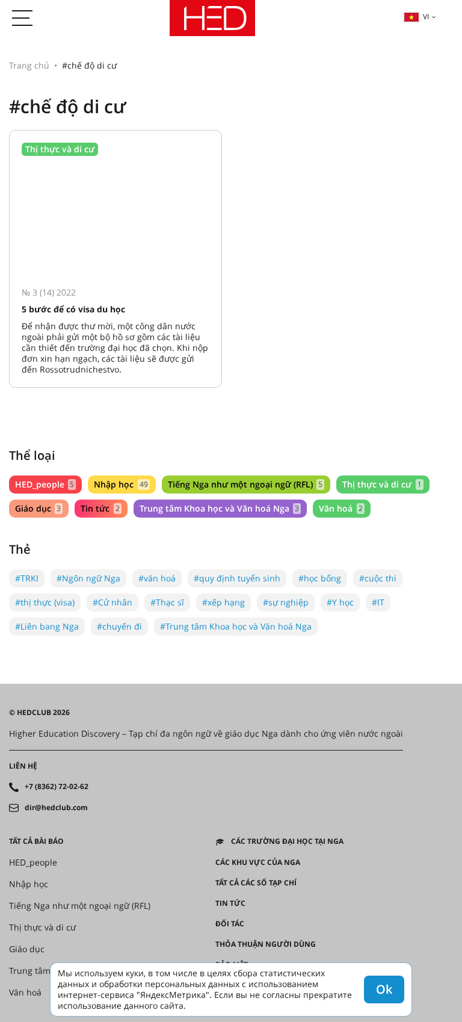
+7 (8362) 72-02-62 (56, 786)
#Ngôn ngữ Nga (88, 578)
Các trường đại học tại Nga (287, 841)
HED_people (44, 484)
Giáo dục (38, 508)
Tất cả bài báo (36, 841)
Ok (384, 989)
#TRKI (26, 578)
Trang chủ (29, 65)
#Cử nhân (112, 602)
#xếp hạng (223, 602)
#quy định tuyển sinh (237, 578)
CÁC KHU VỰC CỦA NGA (257, 862)
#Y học (340, 602)
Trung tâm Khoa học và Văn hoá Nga (219, 508)
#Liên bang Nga (47, 626)
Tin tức (100, 508)
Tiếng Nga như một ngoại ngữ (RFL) (245, 484)
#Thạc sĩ (167, 602)
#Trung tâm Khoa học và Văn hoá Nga (236, 626)
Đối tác (229, 924)
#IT (378, 602)
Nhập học (120, 484)
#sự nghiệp (286, 602)
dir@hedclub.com (56, 808)
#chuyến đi (119, 626)
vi (426, 16)
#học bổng (319, 578)
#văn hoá (157, 578)
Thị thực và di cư (381, 484)
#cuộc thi (377, 578)
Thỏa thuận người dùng (265, 944)
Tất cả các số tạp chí (256, 883)
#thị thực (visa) (45, 602)
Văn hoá (340, 508)
